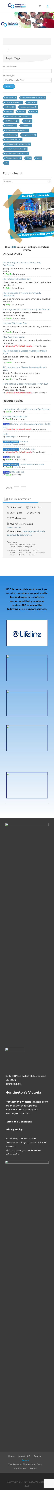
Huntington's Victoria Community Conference (26, 309)
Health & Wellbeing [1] (14, 102)
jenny (8, 444)
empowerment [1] (29, 135)
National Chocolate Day (15, 323)
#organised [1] (11, 125)
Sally (8, 288)
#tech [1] (28, 121)
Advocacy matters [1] (13, 158)
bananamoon (14, 527)
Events (33, 1468)
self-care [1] (10, 107)
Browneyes (11, 436)
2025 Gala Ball (17, 472)
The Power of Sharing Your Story (25, 1464)
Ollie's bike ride (27, 449)
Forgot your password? (22, 1435)
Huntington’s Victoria (23, 1092)
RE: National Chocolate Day (17, 279)
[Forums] (5, 50)
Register (30, 1427)
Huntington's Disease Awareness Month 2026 (26, 383)
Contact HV (20, 1468)
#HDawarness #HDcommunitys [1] (18, 144)
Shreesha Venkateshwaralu (19, 346)
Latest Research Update (32, 464)
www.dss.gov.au (20, 1150)
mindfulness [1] (11, 135)
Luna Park (15, 457)
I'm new (24, 441)
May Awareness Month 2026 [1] (17, 153)
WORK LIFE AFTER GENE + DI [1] (18, 116)
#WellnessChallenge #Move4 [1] (17, 130)
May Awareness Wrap (13, 337)
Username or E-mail (17, 1392)
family (39, 158)
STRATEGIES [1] (12, 121)
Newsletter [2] (11, 97)
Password (11, 1405)
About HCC (24, 1456)
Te (18, 1121)
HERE (14, 247)
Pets (7, 163)
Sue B (9, 274)
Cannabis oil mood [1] (14, 139)
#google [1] (27, 125)
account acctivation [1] (29, 107)
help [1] (34, 111)
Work (29, 158)
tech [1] (22, 111)
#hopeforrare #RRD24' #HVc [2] (33, 97)
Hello (5, 434)
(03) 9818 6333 (13, 1084)
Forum (25, 1460)
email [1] (9, 111)
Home (11, 1456)
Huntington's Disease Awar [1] (16, 149)
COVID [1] (32, 102)
